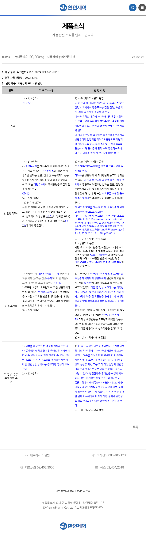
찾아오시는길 (83, 491)
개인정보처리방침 (65, 491)
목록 (135, 427)
